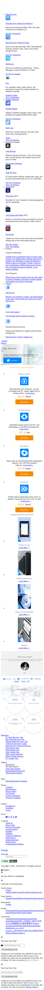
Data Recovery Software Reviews (18, 746)
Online (14, 95)
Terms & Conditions (13, 798)
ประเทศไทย (36, 931)
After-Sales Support (13, 769)
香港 (28, 923)
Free (7, 34)
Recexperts (10, 234)
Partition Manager (12, 100)
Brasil (12, 898)
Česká (26, 913)
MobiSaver (10, 64)
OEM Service (11, 838)
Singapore (26, 919)
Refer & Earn (11, 842)
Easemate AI (10, 806)
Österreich (29, 911)
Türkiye (23, 931)
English (8, 904)
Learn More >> (24, 548)
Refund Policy (11, 789)
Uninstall (9, 787)
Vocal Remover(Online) (14, 215)
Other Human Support (14, 773)
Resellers (9, 831)
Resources (5, 735)
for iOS (8, 74)
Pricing (4, 341)
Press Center (10, 825)
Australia (12, 919)
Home (8, 138)
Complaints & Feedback (15, 844)
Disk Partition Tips (12, 750)
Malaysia (15, 933)
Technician (16, 34)
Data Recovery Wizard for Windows (19, 23)
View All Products (12, 97)
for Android (16, 74)
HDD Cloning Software (14, 756)
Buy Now (24, 402)
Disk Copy (10, 128)
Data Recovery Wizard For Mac (17, 43)
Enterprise (18, 163)
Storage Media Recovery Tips (17, 742)
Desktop (9, 95)
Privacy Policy (11, 791)
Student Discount (12, 840)
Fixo (7, 83)
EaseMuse (9, 808)
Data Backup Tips (12, 748)
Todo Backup (11, 151)
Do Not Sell (10, 794)
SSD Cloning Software (14, 754)
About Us (9, 823)
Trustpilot (4, 850)
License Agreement (13, 796)
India (22, 926)
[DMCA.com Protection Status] (13, 862)
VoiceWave (10, 196)
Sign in (3, 343)
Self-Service (10, 764)
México (25, 898)
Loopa (8, 810)
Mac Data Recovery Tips (15, 739)
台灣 (16, 923)
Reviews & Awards (13, 827)
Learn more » (30, 393)
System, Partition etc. (25, 337)
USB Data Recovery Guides (16, 744)
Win (7, 206)
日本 (25, 921)
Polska (15, 913)
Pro (10, 34)
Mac (10, 244)
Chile (36, 898)
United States (11, 891)
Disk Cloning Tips (12, 752)
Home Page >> (14, 360)
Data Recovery (11, 14)
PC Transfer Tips (12, 758)
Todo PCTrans (11, 173)
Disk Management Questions (16, 781)
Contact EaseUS (12, 829)
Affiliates (9, 834)
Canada (23, 892)
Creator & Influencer (13, 836)
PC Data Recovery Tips (14, 737)
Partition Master (11, 109)
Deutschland (14, 911)
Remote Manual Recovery (15, 771)
